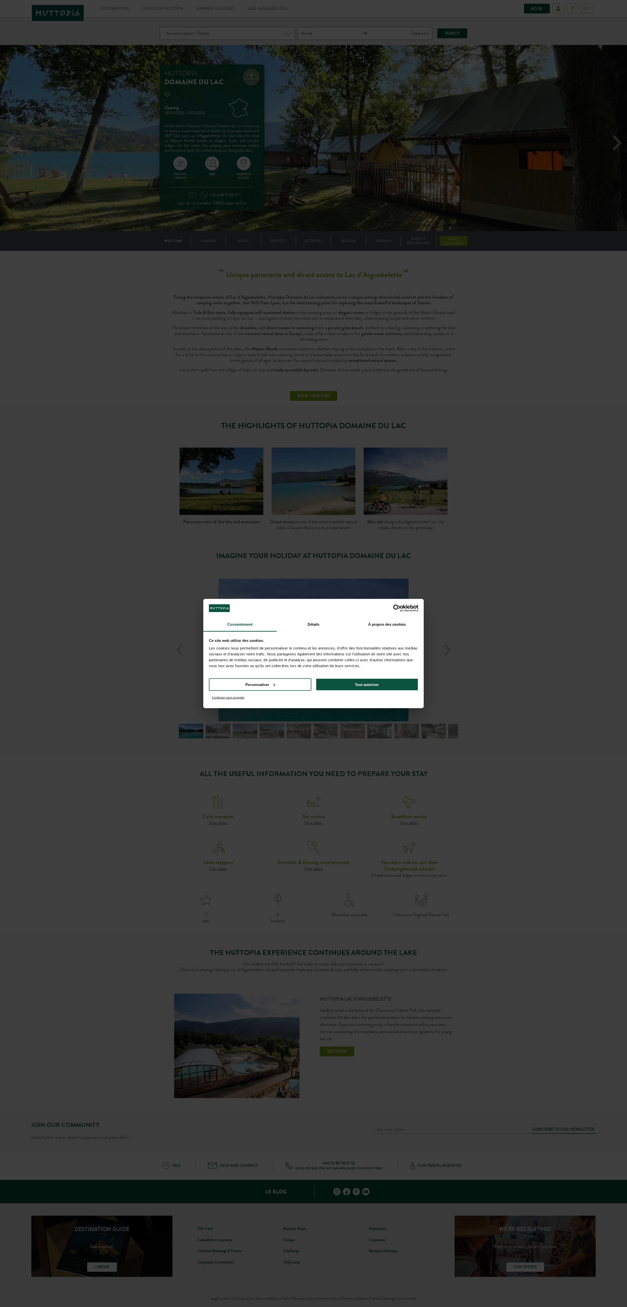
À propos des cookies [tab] (387, 624)
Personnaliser (257, 684)
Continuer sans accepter (228, 697)
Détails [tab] (314, 624)
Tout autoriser (367, 684)
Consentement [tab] (240, 624)
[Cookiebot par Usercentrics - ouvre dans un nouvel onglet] (396, 608)
